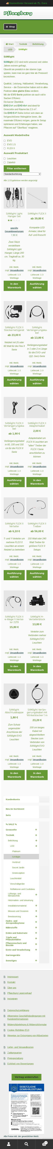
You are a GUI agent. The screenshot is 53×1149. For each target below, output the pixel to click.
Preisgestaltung (15, 1058)
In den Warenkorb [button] (14, 286)
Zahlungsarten (14, 1053)
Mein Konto (9, 1144)
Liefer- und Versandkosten (20, 1047)
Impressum (12, 977)
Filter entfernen (16, 168)
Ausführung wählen (37, 286)
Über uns (11, 988)
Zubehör (11, 162)
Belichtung (38, 44)
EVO (9, 140)
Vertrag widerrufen (26, 1077)
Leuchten (11, 158)
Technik (23, 44)
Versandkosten (17, 270)
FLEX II (11, 148)
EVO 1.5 (11, 144)
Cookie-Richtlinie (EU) (18, 1030)
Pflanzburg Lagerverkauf (19, 993)
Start (11, 44)
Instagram (12, 998)
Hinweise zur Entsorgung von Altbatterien (27, 1035)
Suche (26, 1144)
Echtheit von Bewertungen (20, 1063)
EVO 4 (21, 105)
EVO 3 (7, 105)
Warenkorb (40, 1142)
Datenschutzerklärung (18, 1010)
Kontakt (11, 982)
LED (10, 49)
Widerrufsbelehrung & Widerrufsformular (27, 1024)
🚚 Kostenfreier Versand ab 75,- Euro (26, 3)
